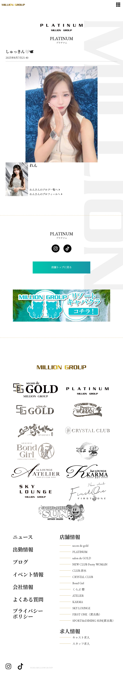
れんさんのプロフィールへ (45, 194)
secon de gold (80, 545)
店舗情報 (70, 537)
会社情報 (23, 587)
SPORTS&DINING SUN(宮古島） (93, 621)
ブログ (20, 562)
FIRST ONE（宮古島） (87, 614)
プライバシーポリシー (28, 614)
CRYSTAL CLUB (82, 577)
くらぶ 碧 (78, 589)
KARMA (77, 602)
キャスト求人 (81, 637)
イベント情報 (28, 574)
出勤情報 (23, 549)
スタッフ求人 (81, 644)
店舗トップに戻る (61, 267)
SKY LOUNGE (81, 608)
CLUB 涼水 (79, 570)
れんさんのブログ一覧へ (44, 189)
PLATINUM (79, 552)
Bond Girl (78, 583)
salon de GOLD (81, 558)
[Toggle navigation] (118, 5)
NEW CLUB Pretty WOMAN (89, 564)
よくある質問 (28, 599)
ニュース (23, 537)
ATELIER (78, 596)
